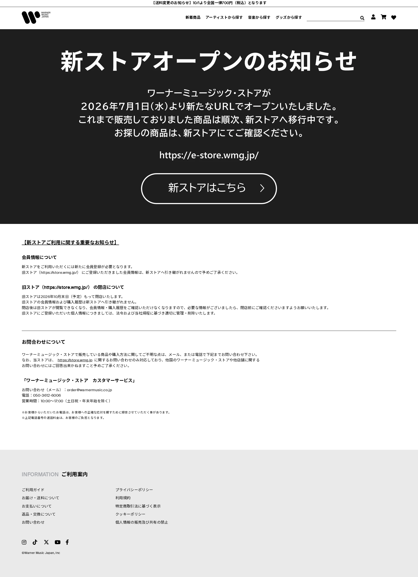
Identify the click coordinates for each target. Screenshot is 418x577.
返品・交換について (39, 514)
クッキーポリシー (130, 514)
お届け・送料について (40, 498)
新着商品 (193, 18)
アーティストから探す (224, 18)
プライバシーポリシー (134, 490)
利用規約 (122, 498)
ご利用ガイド (33, 490)
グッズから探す (289, 18)
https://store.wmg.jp (75, 360)
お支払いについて (37, 506)
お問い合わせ (33, 523)
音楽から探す (259, 18)
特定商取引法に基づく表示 (138, 506)
